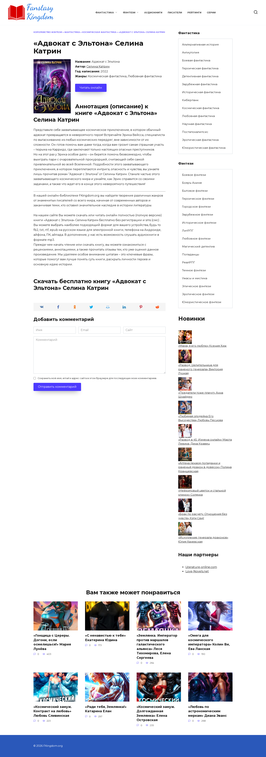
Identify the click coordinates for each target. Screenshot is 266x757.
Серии (211, 12)
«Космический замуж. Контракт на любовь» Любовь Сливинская (52, 711)
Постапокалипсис (195, 132)
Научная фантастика (197, 124)
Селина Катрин (98, 66)
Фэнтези (129, 12)
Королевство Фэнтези (47, 32)
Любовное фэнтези (196, 238)
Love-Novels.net (197, 571)
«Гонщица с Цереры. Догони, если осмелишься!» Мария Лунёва (52, 642)
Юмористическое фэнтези (201, 302)
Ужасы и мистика (194, 278)
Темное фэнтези (194, 270)
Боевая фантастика (196, 60)
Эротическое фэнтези (198, 294)
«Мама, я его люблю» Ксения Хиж (202, 345)
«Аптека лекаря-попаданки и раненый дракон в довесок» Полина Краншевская (205, 467)
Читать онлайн (91, 87)
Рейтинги (194, 12)
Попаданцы (190, 254)
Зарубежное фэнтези (197, 214)
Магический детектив (198, 246)
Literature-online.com (201, 567)
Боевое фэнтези (194, 175)
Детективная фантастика (200, 76)
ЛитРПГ (187, 230)
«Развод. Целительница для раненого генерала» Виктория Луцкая (200, 369)
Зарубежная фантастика (199, 84)
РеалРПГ (188, 262)
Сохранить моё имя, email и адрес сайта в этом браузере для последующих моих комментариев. (97, 378)
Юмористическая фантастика (203, 147)
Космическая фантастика (99, 32)
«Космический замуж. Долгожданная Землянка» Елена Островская (156, 713)
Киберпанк (190, 100)
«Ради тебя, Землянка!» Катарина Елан (105, 709)
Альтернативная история (200, 44)
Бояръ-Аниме (192, 182)
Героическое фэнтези (198, 198)
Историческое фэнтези (199, 222)
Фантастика (104, 12)
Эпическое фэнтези (196, 286)
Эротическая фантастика (200, 140)
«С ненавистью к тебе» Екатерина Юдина (105, 638)
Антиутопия (190, 52)
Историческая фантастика (201, 92)
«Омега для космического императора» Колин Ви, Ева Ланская (209, 642)
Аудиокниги (153, 12)
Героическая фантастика (200, 68)
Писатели (175, 12)
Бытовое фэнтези (195, 190)
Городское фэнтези (196, 206)
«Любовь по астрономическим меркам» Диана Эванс (207, 711)
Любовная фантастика (198, 116)
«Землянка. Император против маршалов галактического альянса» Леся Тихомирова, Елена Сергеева (157, 647)
